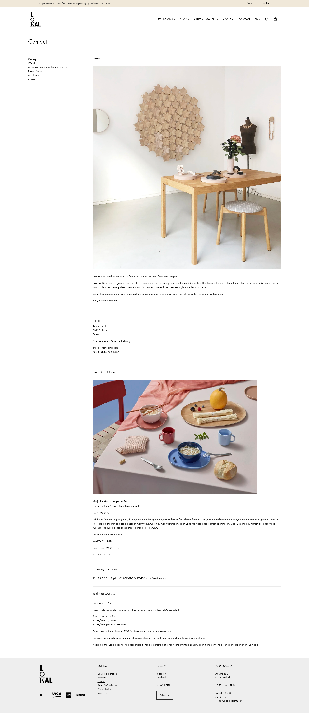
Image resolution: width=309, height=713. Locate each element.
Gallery (32, 59)
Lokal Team (34, 75)
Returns (101, 681)
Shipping (102, 677)
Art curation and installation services (47, 67)
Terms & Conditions (107, 685)
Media (31, 79)
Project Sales (35, 71)
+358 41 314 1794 (225, 685)
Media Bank (104, 692)
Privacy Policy (104, 689)
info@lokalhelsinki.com (105, 300)
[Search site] (267, 19)
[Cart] (275, 19)
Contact (37, 41)
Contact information (107, 673)
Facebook (161, 677)
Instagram (161, 673)
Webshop (33, 63)
